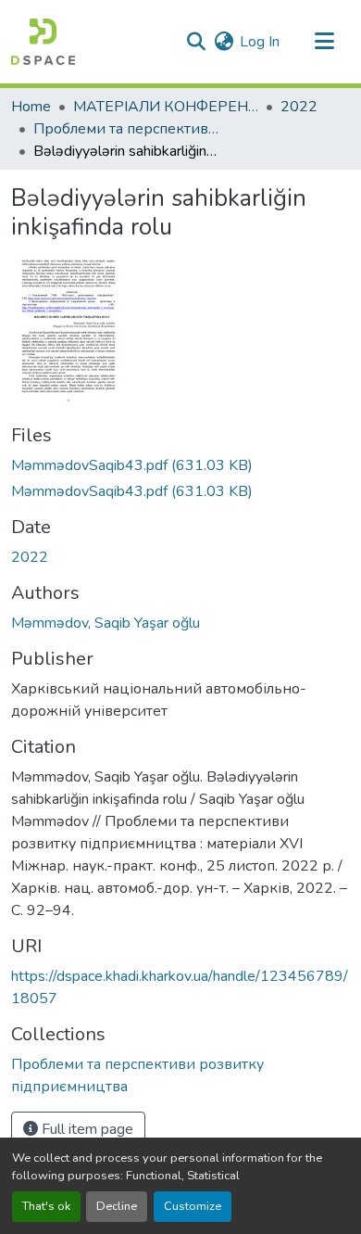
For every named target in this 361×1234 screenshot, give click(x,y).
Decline (116, 1206)
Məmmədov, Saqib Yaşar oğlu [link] (105, 623)
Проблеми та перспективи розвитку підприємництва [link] (125, 129)
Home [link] (31, 106)
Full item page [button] (85, 1129)
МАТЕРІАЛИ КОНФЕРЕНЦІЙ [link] (165, 106)
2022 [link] (298, 106)
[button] (43, 42)
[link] (180, 465)
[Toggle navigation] (324, 41)
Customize (192, 1206)
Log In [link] (260, 42)
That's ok (46, 1206)
